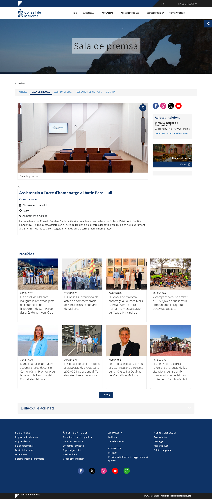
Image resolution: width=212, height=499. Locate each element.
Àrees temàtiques (130, 13)
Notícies (22, 91)
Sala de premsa (41, 91)
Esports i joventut (72, 450)
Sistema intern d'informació (29, 458)
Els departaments (24, 445)
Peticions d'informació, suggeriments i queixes (128, 459)
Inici (75, 13)
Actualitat (107, 13)
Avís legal (159, 441)
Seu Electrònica (155, 13)
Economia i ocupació (73, 445)
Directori (112, 452)
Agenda (110, 91)
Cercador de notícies (89, 91)
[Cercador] (190, 13)
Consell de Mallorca (24, 495)
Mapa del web (161, 445)
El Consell (88, 13)
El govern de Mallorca (26, 437)
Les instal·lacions (24, 450)
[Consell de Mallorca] (29, 13)
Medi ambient (70, 454)
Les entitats (21, 454)
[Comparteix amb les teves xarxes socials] (208, 23)
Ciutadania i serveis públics (77, 437)
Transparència (177, 13)
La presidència (22, 441)
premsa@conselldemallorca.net (171, 133)
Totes (106, 395)
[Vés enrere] (19, 186)
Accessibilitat (160, 437)
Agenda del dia (63, 91)
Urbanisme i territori (73, 458)
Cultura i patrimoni (73, 441)
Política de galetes (163, 450)
